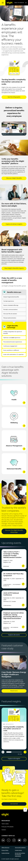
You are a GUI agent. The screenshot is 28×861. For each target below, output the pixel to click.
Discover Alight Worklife (14, 178)
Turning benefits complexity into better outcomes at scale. (13, 728)
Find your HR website (7, 826)
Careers (4, 829)
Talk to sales (5, 823)
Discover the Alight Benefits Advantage (14, 531)
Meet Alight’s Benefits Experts (14, 268)
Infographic (9, 724)
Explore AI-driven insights (14, 224)
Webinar (6, 566)
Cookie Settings (5, 853)
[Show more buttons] (24, 134)
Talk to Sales (19, 2)
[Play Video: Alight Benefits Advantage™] (14, 127)
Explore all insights (14, 758)
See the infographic (14, 97)
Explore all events (14, 635)
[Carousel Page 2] (14, 752)
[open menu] (2, 2)
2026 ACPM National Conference (11, 594)
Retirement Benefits (14, 469)
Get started (14, 804)
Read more (14, 691)
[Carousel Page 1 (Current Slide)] (8, 752)
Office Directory (5, 847)
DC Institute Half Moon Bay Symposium (13, 574)
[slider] (14, 134)
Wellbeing (14, 423)
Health (14, 400)
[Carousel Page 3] (19, 752)
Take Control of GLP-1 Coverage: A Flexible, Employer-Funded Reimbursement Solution (12, 554)
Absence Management (14, 446)
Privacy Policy (5, 850)
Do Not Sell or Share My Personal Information (20, 855)
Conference (7, 584)
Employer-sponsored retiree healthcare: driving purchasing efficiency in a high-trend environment (13, 615)
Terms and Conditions (20, 847)
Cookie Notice (18, 850)
